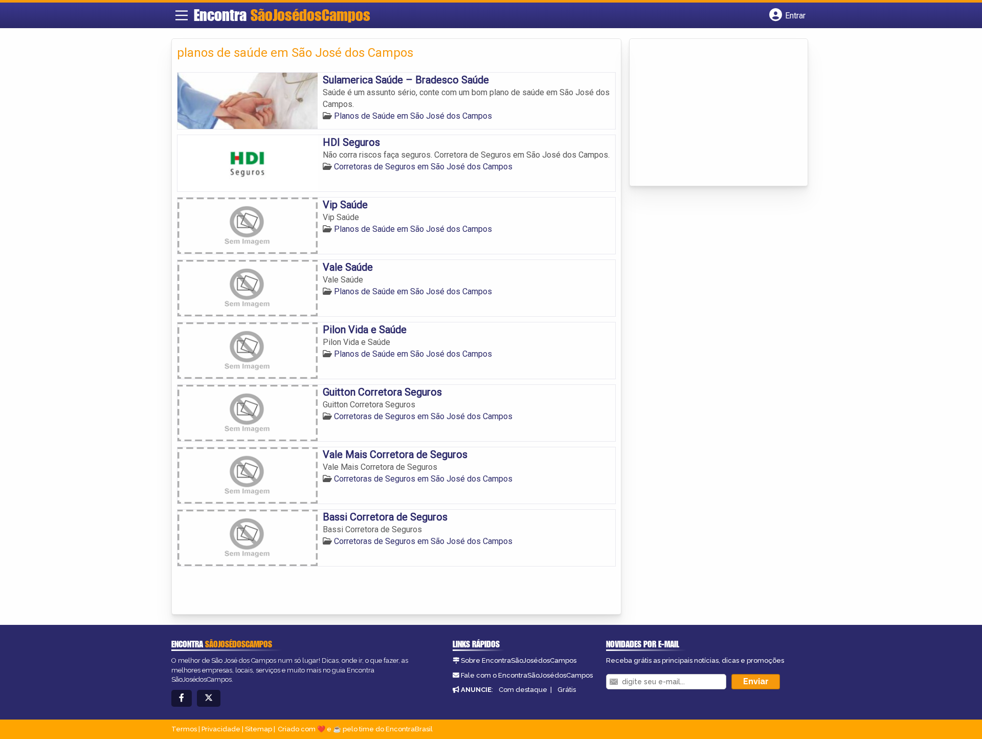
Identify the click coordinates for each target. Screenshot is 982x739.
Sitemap (258, 729)
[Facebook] (181, 698)
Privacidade (221, 729)
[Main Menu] (181, 15)
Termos (184, 729)
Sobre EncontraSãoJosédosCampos (518, 660)
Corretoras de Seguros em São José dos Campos (423, 166)
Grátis (566, 689)
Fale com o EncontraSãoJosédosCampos (527, 675)
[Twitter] (208, 698)
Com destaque (523, 689)
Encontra (282, 15)
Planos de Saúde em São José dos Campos (413, 116)
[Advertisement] (711, 113)
